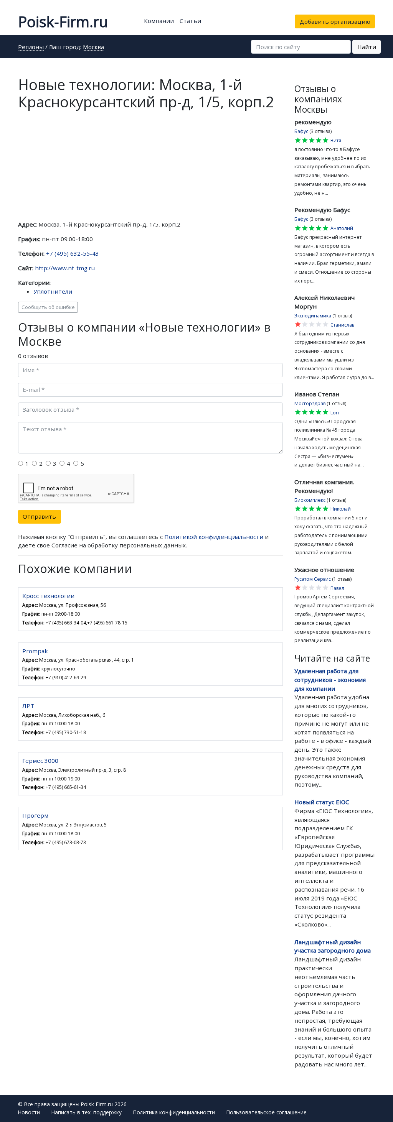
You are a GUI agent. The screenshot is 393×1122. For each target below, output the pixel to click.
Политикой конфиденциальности (213, 536)
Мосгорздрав (309, 403)
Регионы (31, 47)
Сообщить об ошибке (48, 307)
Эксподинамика (312, 315)
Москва (93, 47)
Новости (29, 1112)
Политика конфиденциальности (174, 1112)
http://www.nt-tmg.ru (65, 268)
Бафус (301, 131)
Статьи (190, 21)
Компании (159, 21)
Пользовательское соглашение (266, 1112)
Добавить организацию (335, 21)
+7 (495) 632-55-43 (72, 253)
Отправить (39, 516)
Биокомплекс (309, 500)
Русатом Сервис (312, 579)
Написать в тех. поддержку (86, 1112)
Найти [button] (366, 47)
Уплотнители (52, 291)
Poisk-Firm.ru (63, 21)
